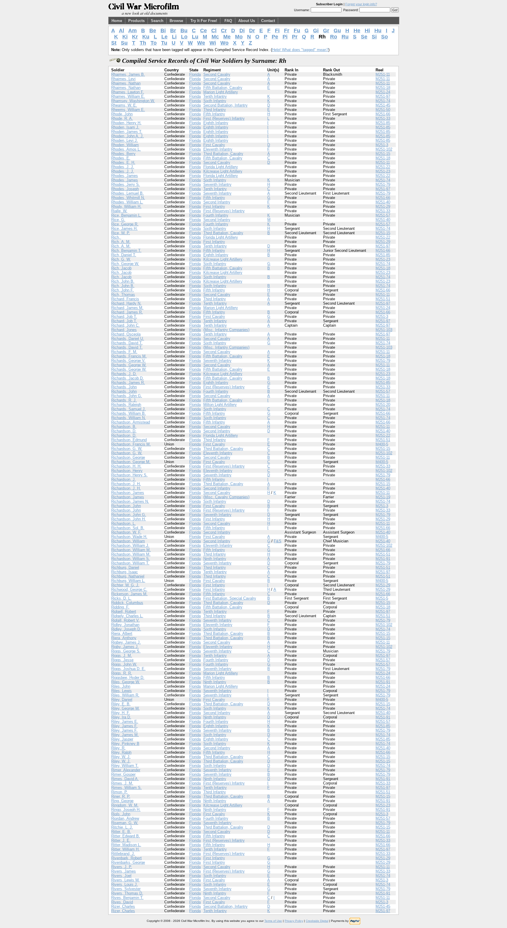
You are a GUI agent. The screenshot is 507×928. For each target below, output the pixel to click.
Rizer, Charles (123, 906)
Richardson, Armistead (130, 422)
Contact (268, 20)
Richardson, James (127, 492)
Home (116, 20)
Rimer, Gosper (123, 774)
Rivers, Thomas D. (127, 893)
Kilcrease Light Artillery (222, 171)
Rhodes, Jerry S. (125, 184)
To (154, 43)
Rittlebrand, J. (123, 853)
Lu (195, 37)
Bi (163, 30)
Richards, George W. (128, 365)
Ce (203, 30)
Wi (212, 43)
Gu (337, 30)
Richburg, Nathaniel (127, 576)
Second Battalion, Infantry (225, 105)
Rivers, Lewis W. (125, 880)
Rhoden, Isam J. (125, 127)
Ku (145, 37)
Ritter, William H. (125, 849)
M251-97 (383, 96)
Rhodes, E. (120, 158)
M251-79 (383, 184)
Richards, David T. (127, 343)
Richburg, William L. (128, 580)
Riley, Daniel (121, 699)
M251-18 (383, 87)
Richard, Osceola (126, 334)
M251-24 (383, 92)
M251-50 (383, 109)
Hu (377, 30)
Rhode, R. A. (122, 118)
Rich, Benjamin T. (126, 250)
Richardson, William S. (130, 558)
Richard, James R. (127, 312)
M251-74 (383, 101)
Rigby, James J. (125, 646)
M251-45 (383, 105)
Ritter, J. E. (121, 840)
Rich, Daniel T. (123, 255)
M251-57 (383, 215)
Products (136, 20)
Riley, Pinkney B (125, 743)
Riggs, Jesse (122, 660)
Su (124, 43)
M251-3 (382, 145)
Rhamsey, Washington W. (133, 101)
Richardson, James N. (130, 501)
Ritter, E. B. (121, 831)
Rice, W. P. (120, 233)
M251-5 (382, 598)
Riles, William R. (125, 695)
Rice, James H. (124, 228)
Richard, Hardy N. (126, 303)
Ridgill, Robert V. (125, 620)
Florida (195, 74)
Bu (183, 30)
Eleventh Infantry (217, 149)
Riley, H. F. (120, 713)
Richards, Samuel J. (128, 409)
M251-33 (383, 118)
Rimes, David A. (125, 779)
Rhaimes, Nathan (126, 83)
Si (374, 37)
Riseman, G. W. (124, 823)
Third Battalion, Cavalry (223, 153)
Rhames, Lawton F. (127, 92)
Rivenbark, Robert (126, 858)
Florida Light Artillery (220, 167)
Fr (286, 30)
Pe (275, 37)
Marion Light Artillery (220, 92)
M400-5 (382, 444)
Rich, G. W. (121, 259)
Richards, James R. (128, 382)
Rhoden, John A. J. (127, 136)
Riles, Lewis (121, 691)
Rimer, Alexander (125, 770)
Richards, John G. (126, 396)
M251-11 (383, 74)
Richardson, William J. (130, 545)
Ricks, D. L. (121, 598)
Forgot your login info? (361, 4)
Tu (164, 43)
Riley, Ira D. (121, 717)
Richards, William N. (128, 418)
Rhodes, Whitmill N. (128, 197)
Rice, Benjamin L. (126, 215)
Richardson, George (128, 457)
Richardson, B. (123, 426)
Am (132, 30)
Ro (333, 37)
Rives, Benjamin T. (127, 897)
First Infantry (214, 206)
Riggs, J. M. (121, 655)
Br (173, 30)
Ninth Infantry (214, 558)
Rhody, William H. (126, 206)
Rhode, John (122, 114)
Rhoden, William (125, 145)
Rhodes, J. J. (122, 167)
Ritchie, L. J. (122, 827)
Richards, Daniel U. (127, 338)
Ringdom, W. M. (124, 805)
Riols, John (120, 814)
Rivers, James (123, 871)
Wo (224, 43)
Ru (345, 37)
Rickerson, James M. (129, 594)
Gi (316, 30)
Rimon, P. (119, 792)
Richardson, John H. (128, 519)
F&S (277, 541)
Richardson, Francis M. (131, 444)
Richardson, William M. (131, 554)
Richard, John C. (125, 325)
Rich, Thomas (123, 294)
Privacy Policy (294, 920)
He (357, 30)
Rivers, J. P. (121, 867)
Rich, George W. (125, 263)
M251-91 (383, 558)
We (201, 43)
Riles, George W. (125, 682)
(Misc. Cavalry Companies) (226, 497)
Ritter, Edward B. (125, 836)
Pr (295, 37)
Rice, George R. (124, 224)
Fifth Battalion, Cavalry (222, 87)
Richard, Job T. (124, 316)
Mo (239, 37)
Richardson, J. (123, 479)
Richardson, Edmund (129, 440)
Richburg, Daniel (125, 567)
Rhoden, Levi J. (124, 140)
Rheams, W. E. (124, 105)
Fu (297, 30)
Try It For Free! (203, 20)
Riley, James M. (125, 735)
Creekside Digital (317, 920)
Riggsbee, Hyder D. (127, 677)
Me (227, 37)
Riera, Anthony (123, 638)
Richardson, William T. (130, 563)
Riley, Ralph (121, 752)
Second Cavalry (216, 74)
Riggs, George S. (126, 651)
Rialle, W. (119, 211)
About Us (246, 20)
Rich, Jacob (121, 268)
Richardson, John (126, 506)
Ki (125, 37)
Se (364, 37)
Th (143, 43)
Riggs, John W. (124, 664)
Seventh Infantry (217, 184)
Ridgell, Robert (123, 611)
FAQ (228, 20)
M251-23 (383, 171)
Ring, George (122, 801)
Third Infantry (214, 109)
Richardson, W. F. (126, 532)
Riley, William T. (124, 765)
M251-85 (383, 123)
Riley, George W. (125, 708)
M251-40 (383, 202)
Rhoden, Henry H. (126, 123)
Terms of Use (273, 920)
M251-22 (383, 167)
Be (152, 30)
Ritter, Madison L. (126, 845)
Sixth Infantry (214, 101)
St (113, 43)
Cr (224, 30)
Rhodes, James (124, 175)
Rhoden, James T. (126, 131)
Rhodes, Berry (123, 153)
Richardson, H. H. (126, 466)
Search (157, 20)
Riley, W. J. (121, 757)
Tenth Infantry (215, 96)
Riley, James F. (124, 726)
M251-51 (383, 299)
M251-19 (383, 497)
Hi (367, 30)
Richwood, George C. (129, 589)
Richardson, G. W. (126, 448)
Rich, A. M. (121, 241)
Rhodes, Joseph (125, 189)
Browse (176, 20)
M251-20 (383, 404)
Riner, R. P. (120, 796)
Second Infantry (216, 202)
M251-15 (383, 153)
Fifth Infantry (214, 114)
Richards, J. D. (124, 374)
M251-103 (384, 330)
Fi (277, 30)
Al (121, 30)
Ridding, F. (120, 607)
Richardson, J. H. (126, 484)
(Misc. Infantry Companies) (226, 330)
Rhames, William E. (128, 96)
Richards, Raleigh (126, 404)
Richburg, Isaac (124, 572)
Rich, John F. (122, 290)
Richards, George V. (128, 360)
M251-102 (384, 149)
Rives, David (122, 902)
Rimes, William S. (126, 787)
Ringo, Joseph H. (126, 809)
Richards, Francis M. (129, 356)
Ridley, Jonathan (125, 624)
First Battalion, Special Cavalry (229, 598)
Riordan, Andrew (125, 818)
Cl (214, 30)
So (384, 37)
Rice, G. (118, 219)
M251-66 (383, 114)
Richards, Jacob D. (127, 378)
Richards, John (124, 387)
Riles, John (120, 686)
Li (174, 37)
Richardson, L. (123, 523)
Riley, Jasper (122, 739)
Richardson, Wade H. (129, 536)
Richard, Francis (125, 299)
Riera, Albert (121, 633)
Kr (135, 37)
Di (242, 30)
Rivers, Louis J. (124, 884)
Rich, (116, 237)
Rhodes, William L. (127, 202)
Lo (184, 37)
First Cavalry (214, 145)
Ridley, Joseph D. (126, 629)
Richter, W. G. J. (125, 585)
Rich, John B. (122, 281)
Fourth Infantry (215, 215)
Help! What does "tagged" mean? (300, 50)
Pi (285, 37)
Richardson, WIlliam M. (131, 550)
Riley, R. (118, 748)
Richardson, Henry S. (129, 475)
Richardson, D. (123, 431)
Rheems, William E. (128, 109)
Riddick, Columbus (127, 602)
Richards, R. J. (124, 400)
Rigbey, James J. (126, 642)
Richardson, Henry (127, 470)
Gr (326, 30)
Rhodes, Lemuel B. (127, 193)
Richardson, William (128, 541)
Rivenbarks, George (128, 862)
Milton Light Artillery (220, 404)
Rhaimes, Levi (123, 79)
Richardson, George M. (131, 462)
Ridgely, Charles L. (127, 616)
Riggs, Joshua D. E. (128, 669)
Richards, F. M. (124, 352)
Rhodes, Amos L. (126, 149)
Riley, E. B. (121, 704)
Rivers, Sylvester (126, 889)
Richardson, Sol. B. (127, 528)
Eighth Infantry (215, 123)
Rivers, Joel (121, 875)
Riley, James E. (124, 721)
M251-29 (383, 206)
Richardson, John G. (128, 514)
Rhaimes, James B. (128, 74)
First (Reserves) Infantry (224, 118)
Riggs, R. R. (121, 673)
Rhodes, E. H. (123, 162)
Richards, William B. (128, 413)
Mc (215, 37)
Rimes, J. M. (122, 783)
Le (164, 37)
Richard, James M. (127, 308)
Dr (252, 30)
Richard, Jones (124, 330)
